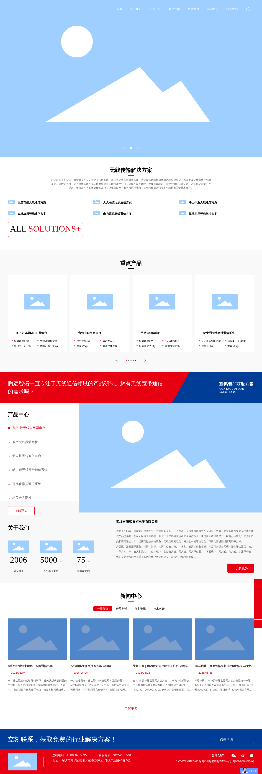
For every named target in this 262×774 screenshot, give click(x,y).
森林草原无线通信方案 (32, 213)
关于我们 (135, 9)
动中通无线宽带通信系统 (219, 333)
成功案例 (193, 9)
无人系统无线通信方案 (117, 202)
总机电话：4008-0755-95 (69, 755)
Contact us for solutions (231, 390)
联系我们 (232, 9)
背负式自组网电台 (89, 333)
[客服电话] (258, 599)
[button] (116, 148)
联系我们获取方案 (236, 384)
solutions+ (45, 228)
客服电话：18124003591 (115, 755)
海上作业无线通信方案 (203, 202)
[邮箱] (258, 591)
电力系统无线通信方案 (117, 213)
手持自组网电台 (151, 333)
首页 (119, 9)
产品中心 (155, 9)
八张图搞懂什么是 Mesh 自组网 (90, 666)
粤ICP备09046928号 (243, 761)
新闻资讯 (213, 9)
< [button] (116, 360)
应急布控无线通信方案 (32, 202)
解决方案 (174, 9)
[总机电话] (258, 607)
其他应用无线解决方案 (203, 213)
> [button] (145, 360)
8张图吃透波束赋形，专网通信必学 (30, 666)
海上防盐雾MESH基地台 (31, 333)
